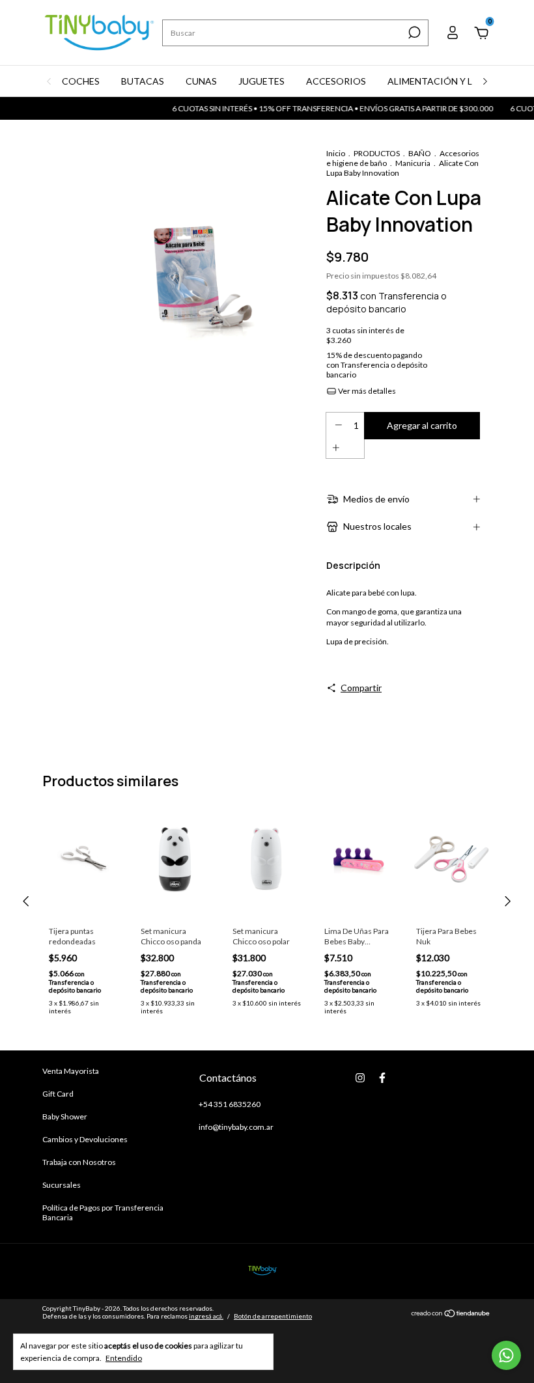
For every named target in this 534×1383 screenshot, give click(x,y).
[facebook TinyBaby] (382, 1078)
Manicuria (412, 163)
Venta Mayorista (70, 1071)
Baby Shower (64, 1116)
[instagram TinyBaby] (360, 1078)
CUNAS (201, 81)
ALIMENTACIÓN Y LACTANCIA (453, 81)
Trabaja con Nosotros (79, 1162)
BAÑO (419, 153)
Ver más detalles (366, 391)
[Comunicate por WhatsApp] (506, 1355)
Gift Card (58, 1094)
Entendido (123, 1358)
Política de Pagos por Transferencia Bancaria (102, 1212)
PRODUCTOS (377, 153)
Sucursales (61, 1185)
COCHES (81, 81)
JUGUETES (261, 81)
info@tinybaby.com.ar (236, 1127)
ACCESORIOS (336, 81)
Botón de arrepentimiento (273, 1316)
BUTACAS (142, 81)
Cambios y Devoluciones (85, 1139)
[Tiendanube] (451, 1313)
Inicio (335, 153)
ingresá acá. (206, 1316)
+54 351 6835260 (229, 1104)
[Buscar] (413, 33)
